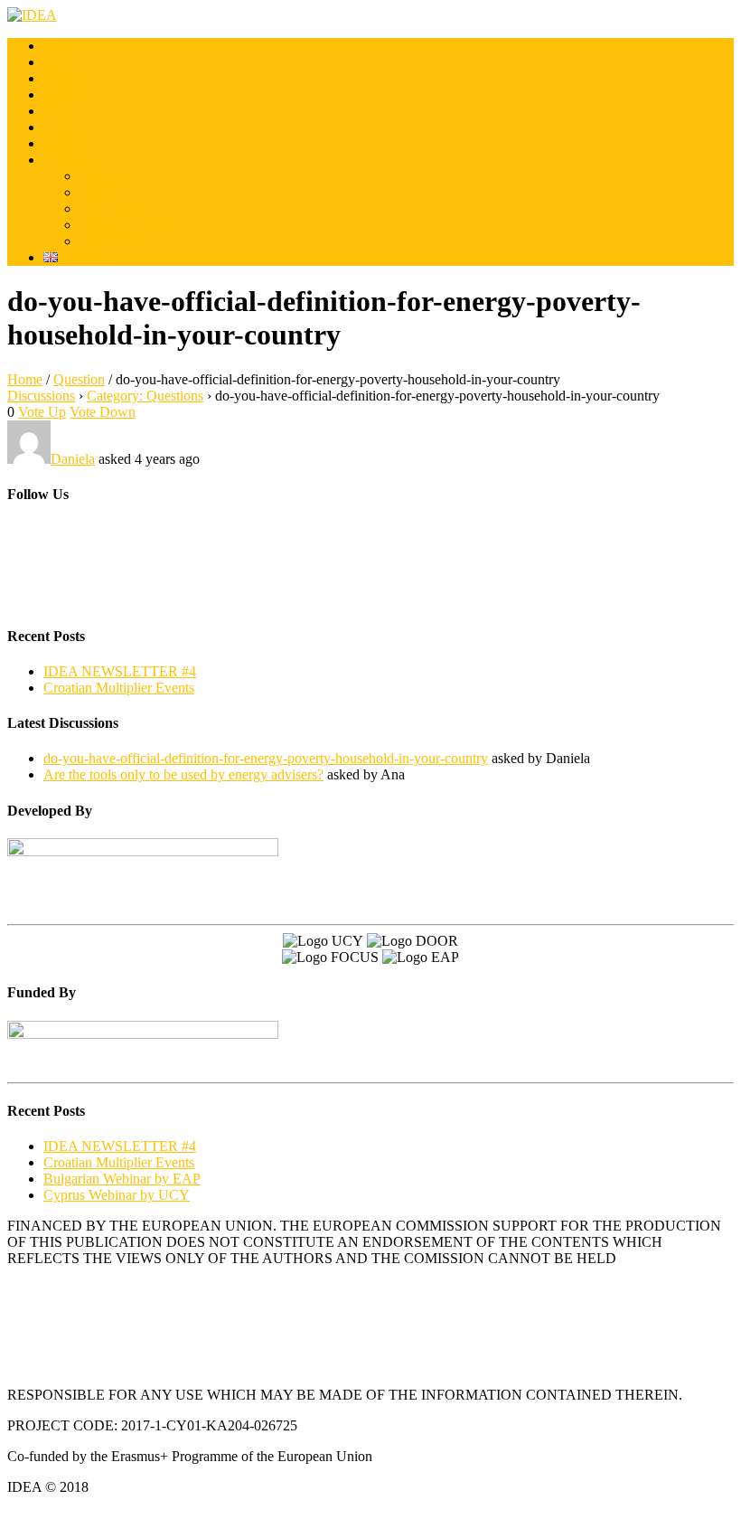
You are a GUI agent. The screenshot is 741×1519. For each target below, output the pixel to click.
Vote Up (42, 412)
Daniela (73, 459)
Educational (77, 159)
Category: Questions (145, 395)
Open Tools (113, 208)
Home (61, 45)
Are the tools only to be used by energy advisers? (183, 774)
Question (79, 379)
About (61, 62)
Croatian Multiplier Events (118, 687)
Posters (100, 192)
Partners (66, 78)
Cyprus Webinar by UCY (116, 1195)
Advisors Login (124, 224)
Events (62, 127)
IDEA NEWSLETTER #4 (119, 671)
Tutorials (104, 176)
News (60, 110)
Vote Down (103, 412)
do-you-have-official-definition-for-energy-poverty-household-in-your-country (265, 758)
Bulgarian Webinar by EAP (122, 1178)
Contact (65, 143)
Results (64, 94)
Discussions (113, 241)
